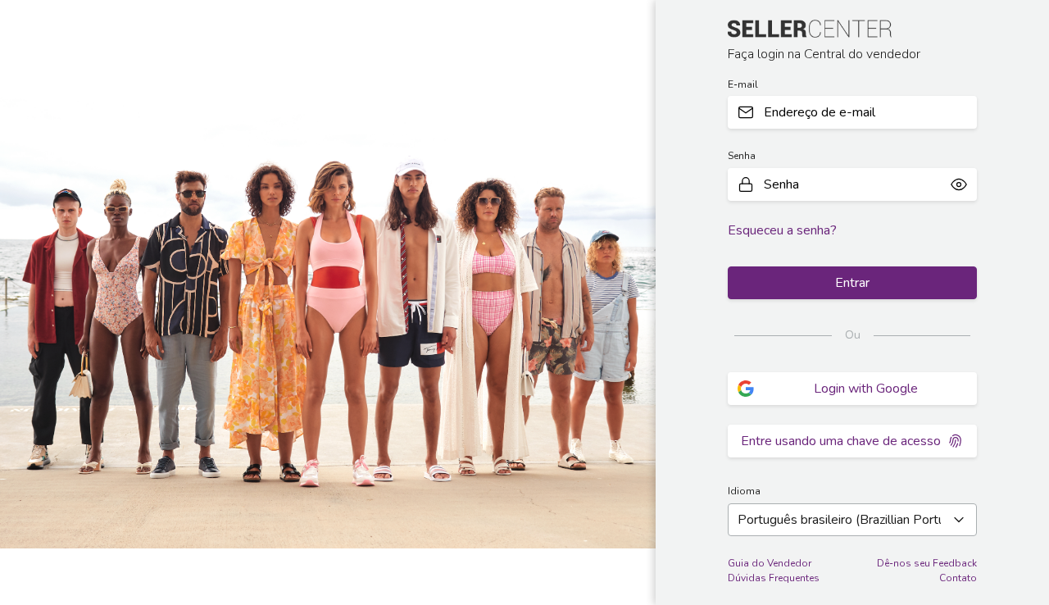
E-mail (743, 84)
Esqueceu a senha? (782, 230)
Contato (958, 578)
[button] (959, 184)
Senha (742, 155)
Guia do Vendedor (769, 563)
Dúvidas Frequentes (774, 578)
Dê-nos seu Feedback (927, 563)
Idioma (744, 491)
